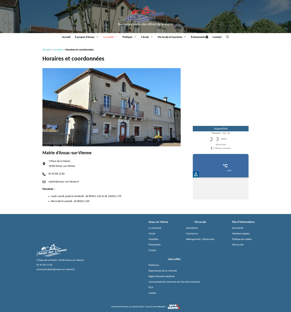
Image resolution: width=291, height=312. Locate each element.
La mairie (108, 37)
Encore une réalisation (156, 307)
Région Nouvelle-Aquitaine (162, 276)
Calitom (152, 293)
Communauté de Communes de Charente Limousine (174, 282)
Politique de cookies (242, 239)
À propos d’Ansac (85, 37)
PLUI (151, 287)
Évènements (155, 245)
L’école (145, 37)
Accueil (66, 37)
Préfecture (154, 265)
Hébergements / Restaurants (200, 239)
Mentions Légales (240, 234)
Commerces (192, 234)
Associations (192, 228)
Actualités (153, 239)
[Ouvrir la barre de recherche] (227, 37)
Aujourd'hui (220, 128)
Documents (237, 228)
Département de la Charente (163, 271)
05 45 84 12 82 (44, 265)
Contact (217, 37)
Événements (198, 37)
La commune (155, 228)
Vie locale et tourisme (170, 37)
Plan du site (238, 245)
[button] (98, 37)
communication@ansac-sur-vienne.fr (55, 269)
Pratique (127, 37)
